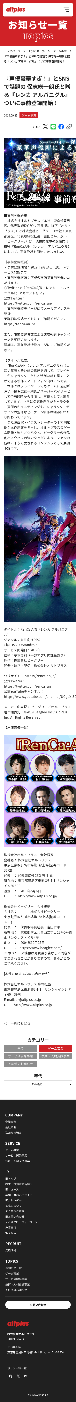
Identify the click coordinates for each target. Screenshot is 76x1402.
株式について (13, 1206)
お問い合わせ (38, 1305)
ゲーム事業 (29, 115)
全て (20, 1048)
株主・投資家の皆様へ (19, 1184)
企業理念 (10, 1122)
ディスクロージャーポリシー (22, 1222)
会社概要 (10, 1127)
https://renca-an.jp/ (19, 323)
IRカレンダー (13, 1200)
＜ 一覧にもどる (17, 1023)
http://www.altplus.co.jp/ (37, 896)
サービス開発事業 (20, 1056)
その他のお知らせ (20, 1063)
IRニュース (12, 1189)
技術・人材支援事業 (56, 1056)
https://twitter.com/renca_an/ (28, 303)
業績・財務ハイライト (19, 1195)
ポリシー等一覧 (17, 1368)
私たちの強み (13, 1132)
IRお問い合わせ (14, 1216)
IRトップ (10, 1178)
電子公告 (10, 1233)
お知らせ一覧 (13, 1268)
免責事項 (10, 1227)
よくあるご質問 (14, 1211)
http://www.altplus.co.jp (33, 1004)
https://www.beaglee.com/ (40, 947)
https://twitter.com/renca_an (27, 686)
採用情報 (10, 1250)
